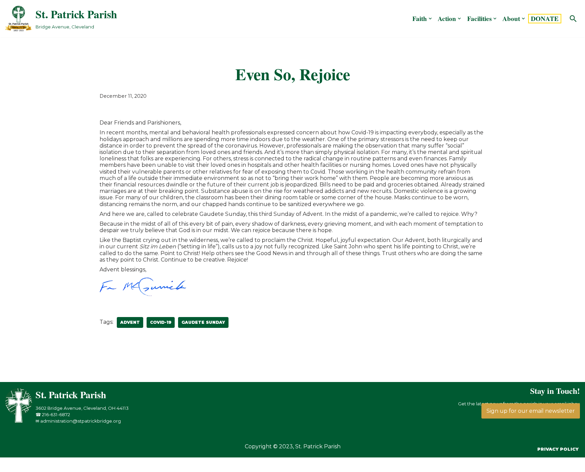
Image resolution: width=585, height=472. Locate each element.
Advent (130, 322)
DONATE (545, 18)
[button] (430, 18)
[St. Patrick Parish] (20, 421)
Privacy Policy (558, 449)
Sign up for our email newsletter (530, 411)
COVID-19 (160, 322)
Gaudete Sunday (203, 322)
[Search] (573, 18)
